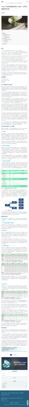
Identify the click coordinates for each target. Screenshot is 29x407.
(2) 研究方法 (5, 40)
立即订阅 (14, 377)
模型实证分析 (4, 38)
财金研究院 (14, 387)
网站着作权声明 (3, 394)
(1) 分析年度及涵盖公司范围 (7, 39)
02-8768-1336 (20, 398)
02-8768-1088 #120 (13, 398)
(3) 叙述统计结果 (6, 41)
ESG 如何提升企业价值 (6, 34)
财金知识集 (14, 385)
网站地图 (8, 394)
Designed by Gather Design (21, 404)
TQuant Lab (14, 384)
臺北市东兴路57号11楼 (5, 398)
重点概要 (4, 33)
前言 (3, 32)
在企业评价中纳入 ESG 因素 (6, 35)
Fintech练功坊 (14, 383)
